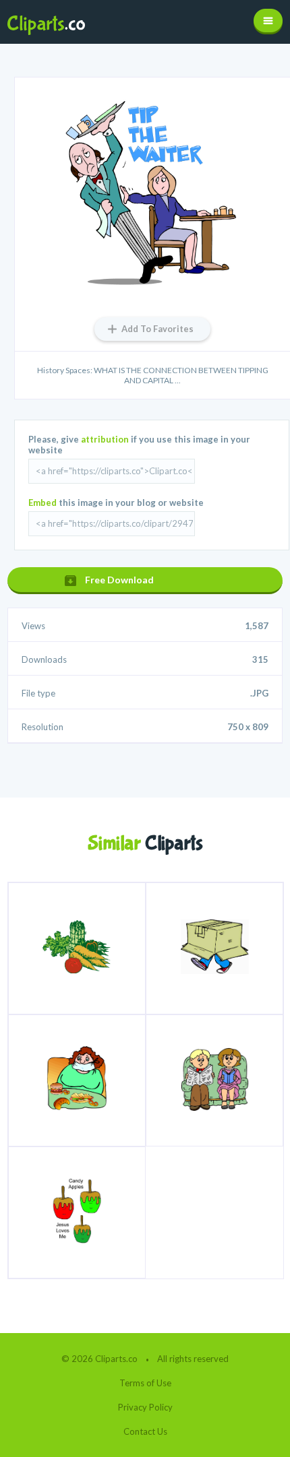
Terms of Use (145, 1383)
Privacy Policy (145, 1407)
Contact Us (145, 1431)
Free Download (119, 579)
